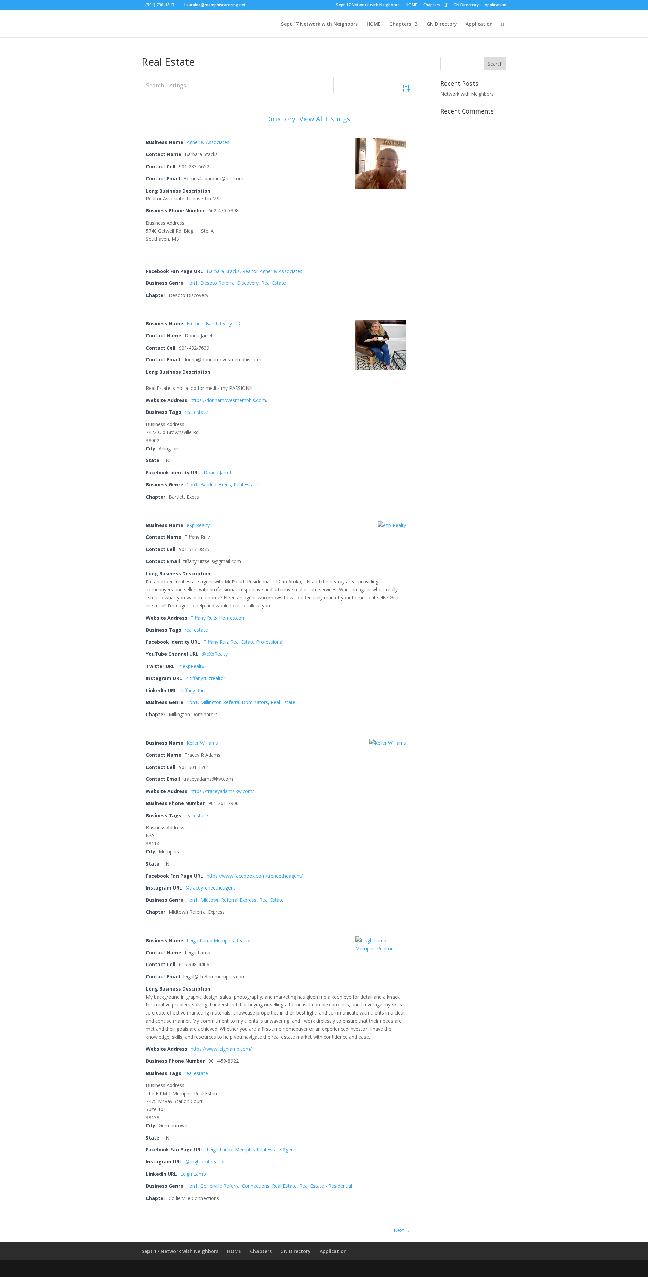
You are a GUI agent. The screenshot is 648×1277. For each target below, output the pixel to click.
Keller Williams (202, 743)
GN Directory (466, 5)
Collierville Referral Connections (234, 1186)
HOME (411, 5)
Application (495, 5)
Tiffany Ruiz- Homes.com (218, 618)
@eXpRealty (215, 654)
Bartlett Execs (215, 484)
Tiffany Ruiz (193, 690)
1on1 (192, 283)
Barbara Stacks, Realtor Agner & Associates (254, 271)
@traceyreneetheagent (210, 887)
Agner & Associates (208, 142)
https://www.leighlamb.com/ (221, 1049)
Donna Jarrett (218, 472)
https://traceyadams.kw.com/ (222, 791)
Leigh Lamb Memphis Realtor (219, 940)
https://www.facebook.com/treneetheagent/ (255, 876)
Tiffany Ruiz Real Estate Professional (244, 641)
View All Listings (324, 119)
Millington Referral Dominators (234, 702)
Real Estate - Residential (325, 1186)
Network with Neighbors (467, 94)
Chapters (431, 5)
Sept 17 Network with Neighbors (368, 5)
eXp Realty (198, 525)
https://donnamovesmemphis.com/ (229, 400)
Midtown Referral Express (228, 900)
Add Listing (382, 118)
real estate (196, 412)
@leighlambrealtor (205, 1161)
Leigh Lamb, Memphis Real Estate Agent (251, 1149)
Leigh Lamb (193, 1174)
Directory (280, 119)
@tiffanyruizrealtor (205, 678)
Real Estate (273, 283)
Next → (402, 1230)
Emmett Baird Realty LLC (214, 323)
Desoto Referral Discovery (229, 283)
